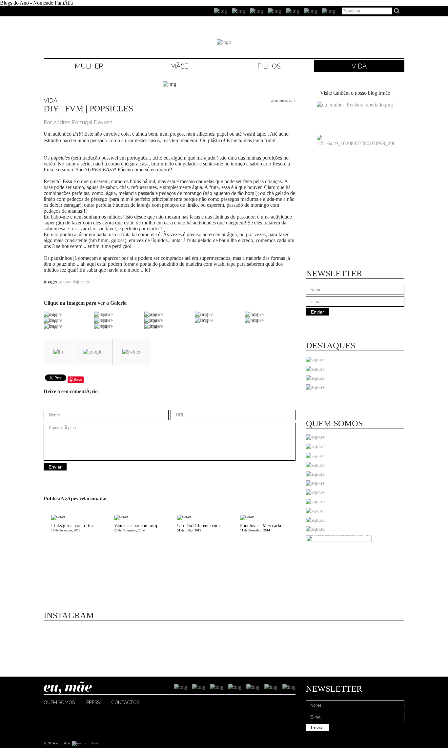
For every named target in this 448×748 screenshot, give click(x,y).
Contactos (125, 702)
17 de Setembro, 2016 (79, 527)
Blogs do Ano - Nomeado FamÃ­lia (36, 3)
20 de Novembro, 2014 (142, 527)
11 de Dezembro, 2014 (267, 527)
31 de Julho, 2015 (205, 527)
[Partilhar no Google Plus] (92, 352)
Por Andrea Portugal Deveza (78, 122)
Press (93, 702)
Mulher (89, 66)
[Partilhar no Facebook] (58, 352)
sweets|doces (76, 281)
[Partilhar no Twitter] (131, 352)
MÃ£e (179, 66)
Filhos (269, 66)
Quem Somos (59, 702)
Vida (359, 66)
